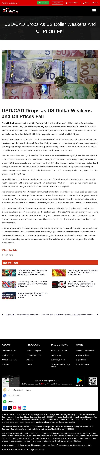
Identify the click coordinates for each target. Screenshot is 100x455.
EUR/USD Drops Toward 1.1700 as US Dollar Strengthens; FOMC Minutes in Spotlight (32, 284)
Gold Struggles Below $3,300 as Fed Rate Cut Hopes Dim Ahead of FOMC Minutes (83, 272)
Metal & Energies (34, 350)
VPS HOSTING (56, 355)
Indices (30, 360)
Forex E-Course (82, 364)
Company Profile (9, 350)
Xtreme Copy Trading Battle (60, 365)
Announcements (9, 360)
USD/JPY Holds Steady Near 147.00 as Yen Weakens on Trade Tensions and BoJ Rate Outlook (32, 272)
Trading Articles (82, 355)
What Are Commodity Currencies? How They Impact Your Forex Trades (32, 295)
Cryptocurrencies (34, 355)
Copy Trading (81, 360)
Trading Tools (7, 355)
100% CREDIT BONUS (59, 350)
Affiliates (5, 364)
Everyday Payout (58, 360)
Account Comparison (85, 350)
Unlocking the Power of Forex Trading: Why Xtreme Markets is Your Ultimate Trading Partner (81, 284)
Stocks (29, 364)
